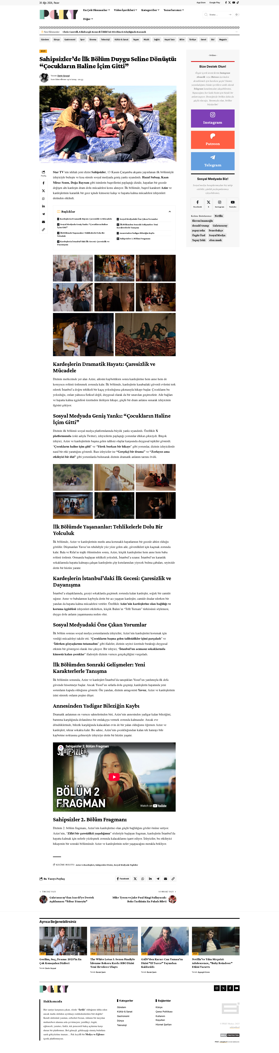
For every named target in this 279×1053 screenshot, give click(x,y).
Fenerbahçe (216, 230)
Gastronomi (69, 39)
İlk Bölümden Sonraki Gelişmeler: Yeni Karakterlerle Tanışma (137, 226)
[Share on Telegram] (43, 214)
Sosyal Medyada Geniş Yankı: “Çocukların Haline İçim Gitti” (82, 226)
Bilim (182, 39)
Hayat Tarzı (170, 39)
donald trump (200, 225)
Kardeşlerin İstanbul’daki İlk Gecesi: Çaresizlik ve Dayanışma (83, 243)
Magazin (223, 39)
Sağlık (157, 39)
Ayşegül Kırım (204, 972)
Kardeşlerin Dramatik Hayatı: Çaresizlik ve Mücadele (86, 218)
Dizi (212, 39)
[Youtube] (233, 204)
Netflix (219, 215)
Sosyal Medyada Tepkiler (126, 865)
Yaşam (136, 39)
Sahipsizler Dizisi (104, 865)
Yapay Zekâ (199, 240)
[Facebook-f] (230, 988)
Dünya (57, 39)
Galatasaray (220, 225)
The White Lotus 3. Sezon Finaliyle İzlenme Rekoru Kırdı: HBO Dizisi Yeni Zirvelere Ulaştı (112, 963)
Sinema (92, 39)
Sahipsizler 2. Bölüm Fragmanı (135, 238)
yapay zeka (198, 230)
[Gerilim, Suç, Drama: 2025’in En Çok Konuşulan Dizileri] (63, 941)
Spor (82, 39)
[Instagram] (213, 119)
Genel (203, 39)
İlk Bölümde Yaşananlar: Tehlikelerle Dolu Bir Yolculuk (81, 234)
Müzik (146, 39)
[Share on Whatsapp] (43, 198)
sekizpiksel (235, 1027)
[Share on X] (43, 191)
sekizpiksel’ (223, 1042)
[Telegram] (213, 161)
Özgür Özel (198, 235)
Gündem (45, 39)
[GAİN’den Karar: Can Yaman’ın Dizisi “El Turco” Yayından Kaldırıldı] (165, 941)
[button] (236, 32)
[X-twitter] (223, 988)
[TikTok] (238, 2)
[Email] (43, 222)
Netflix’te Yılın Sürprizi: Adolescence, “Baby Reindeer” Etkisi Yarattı (212, 963)
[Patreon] (213, 140)
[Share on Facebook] (43, 183)
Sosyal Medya (217, 235)
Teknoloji (105, 39)
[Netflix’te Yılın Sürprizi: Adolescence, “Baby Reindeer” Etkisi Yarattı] (216, 941)
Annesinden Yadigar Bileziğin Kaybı (137, 233)
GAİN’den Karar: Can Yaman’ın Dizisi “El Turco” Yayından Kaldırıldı (162, 963)
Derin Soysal (63, 76)
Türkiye (192, 39)
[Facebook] (225, 2)
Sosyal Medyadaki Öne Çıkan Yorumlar (139, 219)
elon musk (215, 240)
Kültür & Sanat (121, 39)
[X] (229, 2)
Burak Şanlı (101, 972)
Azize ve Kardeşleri (85, 865)
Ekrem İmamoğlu (202, 220)
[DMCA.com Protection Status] (230, 1035)
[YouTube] (234, 2)
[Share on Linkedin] (43, 206)
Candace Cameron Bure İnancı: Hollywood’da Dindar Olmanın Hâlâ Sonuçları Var (108, 31)
